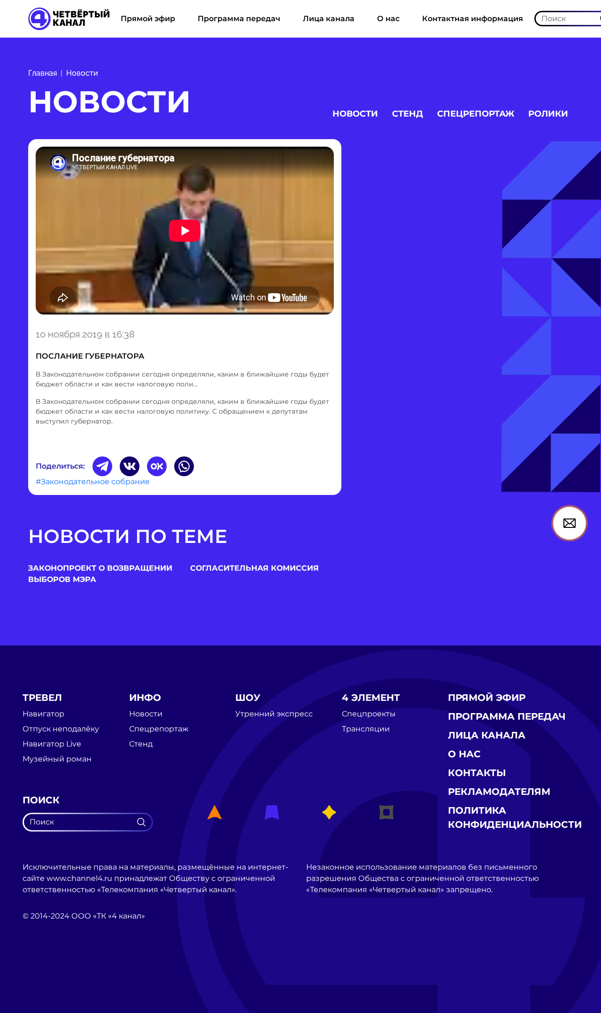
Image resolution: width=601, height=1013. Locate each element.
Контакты (477, 772)
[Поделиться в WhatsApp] (184, 466)
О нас (388, 18)
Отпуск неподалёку (61, 729)
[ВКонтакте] (129, 466)
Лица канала (328, 18)
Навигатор (43, 714)
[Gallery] (185, 232)
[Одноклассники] (157, 466)
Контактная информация (472, 18)
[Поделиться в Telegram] (102, 466)
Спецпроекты (369, 714)
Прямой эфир (148, 18)
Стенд (407, 114)
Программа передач (239, 18)
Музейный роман (57, 759)
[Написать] (569, 523)
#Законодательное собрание (93, 481)
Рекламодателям (499, 791)
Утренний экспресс (274, 714)
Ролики (548, 114)
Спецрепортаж (475, 114)
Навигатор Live (52, 744)
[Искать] (141, 822)
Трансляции (366, 729)
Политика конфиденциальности (515, 817)
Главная (42, 73)
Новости (82, 73)
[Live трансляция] (43, 969)
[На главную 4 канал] (68, 18)
